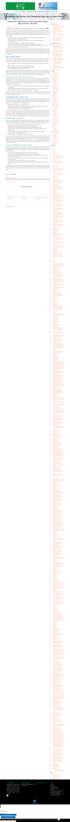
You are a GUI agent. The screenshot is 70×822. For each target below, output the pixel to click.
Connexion (55, 774)
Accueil (17, 11)
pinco (54, 606)
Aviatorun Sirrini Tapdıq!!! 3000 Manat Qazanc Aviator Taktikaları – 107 (58, 267)
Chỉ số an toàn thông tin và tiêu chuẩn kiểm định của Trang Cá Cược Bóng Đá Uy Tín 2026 (58, 27)
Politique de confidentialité (56, 790)
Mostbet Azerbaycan (56, 468)
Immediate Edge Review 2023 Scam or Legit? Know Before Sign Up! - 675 (24, 28)
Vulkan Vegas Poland (56, 673)
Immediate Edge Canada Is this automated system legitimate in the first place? (41, 198)
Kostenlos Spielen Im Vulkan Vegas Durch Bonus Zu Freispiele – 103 (58, 423)
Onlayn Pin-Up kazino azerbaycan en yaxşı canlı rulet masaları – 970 (58, 566)
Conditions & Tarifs (43, 11)
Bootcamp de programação (58, 305)
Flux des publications (56, 775)
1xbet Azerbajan (56, 202)
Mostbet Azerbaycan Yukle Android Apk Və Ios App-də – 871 (58, 475)
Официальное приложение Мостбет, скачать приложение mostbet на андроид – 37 (58, 739)
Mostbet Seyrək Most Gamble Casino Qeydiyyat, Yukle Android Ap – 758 (58, 526)
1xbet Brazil (55, 229)
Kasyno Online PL (56, 407)
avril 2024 (54, 83)
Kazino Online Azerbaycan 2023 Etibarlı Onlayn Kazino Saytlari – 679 (58, 413)
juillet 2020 (55, 136)
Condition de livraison (55, 792)
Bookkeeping (55, 304)
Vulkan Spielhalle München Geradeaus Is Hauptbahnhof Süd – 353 (58, 646)
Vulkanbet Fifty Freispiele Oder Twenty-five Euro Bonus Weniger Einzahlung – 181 (58, 680)
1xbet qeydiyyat (56, 249)
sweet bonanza (55, 630)
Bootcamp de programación (58, 307)
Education (54, 349)
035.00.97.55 (21, 6)
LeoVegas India (55, 431)
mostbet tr (55, 532)
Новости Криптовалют (57, 732)
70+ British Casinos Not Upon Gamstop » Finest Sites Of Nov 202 (58, 35)
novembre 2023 (55, 89)
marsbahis (55, 439)
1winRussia (55, 190)
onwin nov (54, 577)
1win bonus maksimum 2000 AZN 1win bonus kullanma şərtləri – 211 (58, 175)
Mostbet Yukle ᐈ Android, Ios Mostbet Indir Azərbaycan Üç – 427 (58, 539)
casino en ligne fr (56, 317)
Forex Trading (55, 355)
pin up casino (55, 579)
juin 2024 (54, 80)
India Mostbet (55, 388)
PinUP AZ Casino (56, 609)
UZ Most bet (55, 639)
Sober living (55, 627)
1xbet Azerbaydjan (56, 218)
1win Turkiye (55, 184)
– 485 (54, 149)
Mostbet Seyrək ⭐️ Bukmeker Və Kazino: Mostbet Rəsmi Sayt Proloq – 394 (58, 530)
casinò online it (55, 321)
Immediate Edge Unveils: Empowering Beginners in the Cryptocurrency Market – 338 (58, 380)
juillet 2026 (55, 72)
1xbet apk (54, 192)
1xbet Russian (55, 250)
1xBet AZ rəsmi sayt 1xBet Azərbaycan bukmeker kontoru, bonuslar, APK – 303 (58, 200)
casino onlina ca (55, 319)
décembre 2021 (55, 120)
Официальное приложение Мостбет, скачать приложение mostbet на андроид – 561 (58, 743)
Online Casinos (55, 575)
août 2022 (54, 109)
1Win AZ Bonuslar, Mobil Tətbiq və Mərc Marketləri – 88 (58, 163)
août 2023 (54, 93)
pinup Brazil (55, 610)
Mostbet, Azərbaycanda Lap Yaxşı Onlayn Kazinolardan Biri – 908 (58, 558)
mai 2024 (54, 81)
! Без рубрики (55, 154)
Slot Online (55, 626)
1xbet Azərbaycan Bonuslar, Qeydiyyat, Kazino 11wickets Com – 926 (58, 221)
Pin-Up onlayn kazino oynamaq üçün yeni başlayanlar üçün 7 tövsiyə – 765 (58, 604)
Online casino (55, 569)
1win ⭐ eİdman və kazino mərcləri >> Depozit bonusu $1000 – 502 (58, 188)
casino (54, 312)
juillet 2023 (55, 95)
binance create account (57, 50)
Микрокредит (55, 716)
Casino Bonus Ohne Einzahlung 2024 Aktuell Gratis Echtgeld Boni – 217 (58, 315)
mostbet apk (55, 447)
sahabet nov (55, 623)
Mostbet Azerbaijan (56, 467)
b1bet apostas (55, 289)
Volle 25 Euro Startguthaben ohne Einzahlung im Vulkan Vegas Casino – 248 (58, 642)
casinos (54, 323)
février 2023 (55, 101)
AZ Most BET (55, 269)
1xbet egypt (55, 230)
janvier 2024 (55, 87)
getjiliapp (54, 66)
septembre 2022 (56, 108)
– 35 (53, 148)
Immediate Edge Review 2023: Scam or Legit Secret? (26, 197)
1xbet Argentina (56, 193)
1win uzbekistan (56, 185)
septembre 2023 (56, 92)
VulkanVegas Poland (56, 682)
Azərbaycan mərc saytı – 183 (58, 272)
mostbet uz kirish (56, 535)
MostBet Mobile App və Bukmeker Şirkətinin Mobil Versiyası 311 (58, 505)
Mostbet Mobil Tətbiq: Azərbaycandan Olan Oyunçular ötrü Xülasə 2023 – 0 (58, 497)
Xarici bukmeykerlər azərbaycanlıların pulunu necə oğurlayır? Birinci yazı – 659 (58, 685)
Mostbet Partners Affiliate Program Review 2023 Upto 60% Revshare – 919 (58, 517)
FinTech (54, 353)
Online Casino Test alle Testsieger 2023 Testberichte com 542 (58, 573)
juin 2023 (54, 96)
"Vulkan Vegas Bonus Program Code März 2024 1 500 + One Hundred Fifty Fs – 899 (58, 157)
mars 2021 (55, 128)
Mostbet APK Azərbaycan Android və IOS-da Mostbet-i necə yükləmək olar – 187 (58, 450)
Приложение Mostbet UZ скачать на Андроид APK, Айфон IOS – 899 (57, 755)
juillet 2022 (55, 111)
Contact (53, 11)
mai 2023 (54, 97)
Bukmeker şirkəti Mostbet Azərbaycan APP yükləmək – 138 (58, 310)
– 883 (54, 152)
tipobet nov (55, 635)
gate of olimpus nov (56, 357)
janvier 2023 (55, 103)
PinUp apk (55, 607)
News (54, 561)
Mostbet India (55, 484)
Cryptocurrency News (57, 341)
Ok (58, 819)
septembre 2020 (56, 134)
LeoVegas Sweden (56, 434)
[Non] (16, 821)
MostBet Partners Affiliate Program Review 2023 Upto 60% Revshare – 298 (58, 513)
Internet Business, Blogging (57, 389)
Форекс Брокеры (56, 764)
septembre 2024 (56, 76)
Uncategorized (55, 638)
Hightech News (55, 360)
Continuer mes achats (8, 817)
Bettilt (54, 299)
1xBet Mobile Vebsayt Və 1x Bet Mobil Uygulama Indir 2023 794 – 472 (58, 247)
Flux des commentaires (57, 776)
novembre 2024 (55, 73)
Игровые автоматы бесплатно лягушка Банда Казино (58, 31)
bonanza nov (55, 303)
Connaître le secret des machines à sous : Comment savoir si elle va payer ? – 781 (58, 339)
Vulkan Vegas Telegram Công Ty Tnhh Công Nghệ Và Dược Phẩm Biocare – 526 (58, 676)
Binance (54, 54)
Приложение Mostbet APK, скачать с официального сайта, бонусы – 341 (58, 751)
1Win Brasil (55, 177)
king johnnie (55, 420)
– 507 (54, 150)
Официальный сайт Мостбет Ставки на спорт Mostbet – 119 (58, 747)
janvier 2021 (55, 130)
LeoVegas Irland (55, 432)
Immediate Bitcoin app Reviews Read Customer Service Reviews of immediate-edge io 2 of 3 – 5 (58, 363)
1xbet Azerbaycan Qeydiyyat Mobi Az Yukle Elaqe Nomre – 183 (58, 205)
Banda (54, 291)
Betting (54, 300)
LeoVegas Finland (56, 430)
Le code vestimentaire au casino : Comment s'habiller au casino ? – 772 (58, 427)
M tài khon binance (56, 58)
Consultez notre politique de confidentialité (8, 821)
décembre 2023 (55, 88)
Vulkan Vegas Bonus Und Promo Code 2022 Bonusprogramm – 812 (58, 658)
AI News (54, 260)
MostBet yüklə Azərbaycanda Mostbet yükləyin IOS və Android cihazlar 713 (58, 543)
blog (54, 301)
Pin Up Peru (55, 590)
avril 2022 (54, 115)
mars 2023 (55, 100)
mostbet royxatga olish (57, 523)
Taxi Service (55, 631)
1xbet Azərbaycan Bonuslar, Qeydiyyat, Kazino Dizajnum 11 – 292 (58, 225)
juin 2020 (54, 138)
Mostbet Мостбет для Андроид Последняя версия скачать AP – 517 (58, 548)
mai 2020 (54, 139)
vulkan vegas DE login (57, 662)
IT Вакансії (55, 395)
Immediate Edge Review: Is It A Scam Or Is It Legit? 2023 (12, 197)
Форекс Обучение (56, 765)
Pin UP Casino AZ (56, 581)
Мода (54, 717)
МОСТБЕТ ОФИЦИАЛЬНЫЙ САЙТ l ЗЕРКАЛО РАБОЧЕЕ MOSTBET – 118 (58, 725)
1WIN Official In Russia (57, 182)
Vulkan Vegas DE (56, 661)
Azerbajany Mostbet (56, 271)
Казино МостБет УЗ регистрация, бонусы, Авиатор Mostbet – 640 (57, 713)
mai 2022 (54, 113)
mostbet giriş (55, 478)
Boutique (23, 11)
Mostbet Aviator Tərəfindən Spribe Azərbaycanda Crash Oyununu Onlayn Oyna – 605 (58, 459)
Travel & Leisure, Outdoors (57, 637)
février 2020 (55, 143)
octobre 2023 (55, 91)
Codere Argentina (56, 324)
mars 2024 (55, 84)
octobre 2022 (55, 107)
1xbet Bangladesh (56, 228)
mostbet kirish (55, 488)
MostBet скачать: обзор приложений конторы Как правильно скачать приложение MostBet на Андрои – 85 (57, 553)
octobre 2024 (55, 75)
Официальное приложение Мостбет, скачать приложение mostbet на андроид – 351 (58, 735)
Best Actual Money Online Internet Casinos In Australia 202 (58, 68)
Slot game (54, 625)
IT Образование (56, 396)
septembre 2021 (56, 123)
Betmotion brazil (56, 297)
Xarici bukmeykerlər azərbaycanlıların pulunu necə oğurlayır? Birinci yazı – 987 (58, 689)
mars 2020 (55, 142)
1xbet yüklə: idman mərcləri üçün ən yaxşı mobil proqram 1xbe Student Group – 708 (58, 253)
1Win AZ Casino (56, 165)
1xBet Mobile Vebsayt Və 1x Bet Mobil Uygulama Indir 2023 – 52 (58, 239)
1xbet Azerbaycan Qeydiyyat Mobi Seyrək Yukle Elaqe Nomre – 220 (58, 209)
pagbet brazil (55, 578)
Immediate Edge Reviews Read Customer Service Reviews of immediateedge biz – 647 (58, 376)
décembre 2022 (55, 104)
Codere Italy (55, 325)
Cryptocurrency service (57, 343)
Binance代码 (55, 45)
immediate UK (12, 177)
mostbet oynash (56, 508)
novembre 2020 (55, 131)
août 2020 (54, 135)
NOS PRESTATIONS (31, 11)
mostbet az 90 (55, 462)
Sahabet (54, 622)
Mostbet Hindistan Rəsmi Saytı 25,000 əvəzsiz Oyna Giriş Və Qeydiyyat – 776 (58, 481)
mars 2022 (55, 116)
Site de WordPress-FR (57, 778)
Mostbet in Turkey (56, 483)
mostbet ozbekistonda (57, 510)
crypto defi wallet (33, 138)
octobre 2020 (55, 132)
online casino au (55, 570)
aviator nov (55, 261)
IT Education (55, 393)
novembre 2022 (55, 105)
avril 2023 (54, 99)
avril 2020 (54, 140)
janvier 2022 (55, 119)
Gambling (54, 356)
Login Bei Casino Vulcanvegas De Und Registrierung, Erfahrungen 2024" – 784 (58, 437)
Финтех (54, 762)
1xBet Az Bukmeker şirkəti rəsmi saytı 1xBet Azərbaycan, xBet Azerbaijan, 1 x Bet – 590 (58, 196)
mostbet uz (55, 534)
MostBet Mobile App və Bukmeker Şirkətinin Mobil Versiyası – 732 (58, 501)
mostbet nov (55, 507)
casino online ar (55, 320)
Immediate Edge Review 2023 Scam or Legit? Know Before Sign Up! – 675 (58, 372)
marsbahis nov (55, 440)
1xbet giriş (55, 232)
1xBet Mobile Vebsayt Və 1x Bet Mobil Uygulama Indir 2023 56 (58, 243)
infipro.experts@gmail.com (28, 784)
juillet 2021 (55, 124)
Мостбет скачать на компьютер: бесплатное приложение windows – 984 (58, 729)
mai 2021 (54, 126)
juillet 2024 (55, 79)
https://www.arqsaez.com (11, 181)
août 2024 (54, 77)
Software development (57, 629)
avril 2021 (54, 127)
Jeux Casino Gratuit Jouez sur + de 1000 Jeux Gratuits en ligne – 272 (58, 399)
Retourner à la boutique (8, 814)
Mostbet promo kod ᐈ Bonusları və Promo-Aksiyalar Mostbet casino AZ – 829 (58, 521)
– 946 (54, 153)
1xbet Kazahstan (56, 236)
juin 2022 (54, 112)
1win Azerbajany (56, 166)
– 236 (54, 146)
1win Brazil (55, 178)
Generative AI (55, 359)
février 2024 (55, 85)
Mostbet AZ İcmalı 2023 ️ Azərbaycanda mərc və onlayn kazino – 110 (58, 465)
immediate (8, 177)
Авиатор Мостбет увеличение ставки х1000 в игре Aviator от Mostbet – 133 (58, 699)
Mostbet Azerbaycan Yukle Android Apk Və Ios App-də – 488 (58, 471)
